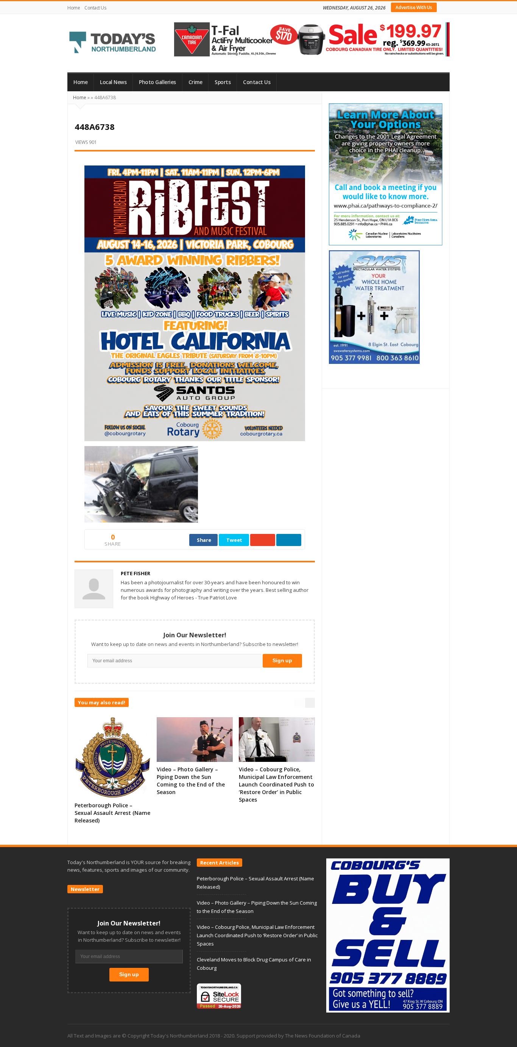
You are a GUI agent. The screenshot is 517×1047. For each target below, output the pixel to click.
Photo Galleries (157, 82)
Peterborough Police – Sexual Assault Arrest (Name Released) (112, 813)
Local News (113, 82)
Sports (222, 82)
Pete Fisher (135, 573)
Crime (195, 82)
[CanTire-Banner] (312, 38)
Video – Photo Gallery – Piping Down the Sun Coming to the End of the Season (191, 781)
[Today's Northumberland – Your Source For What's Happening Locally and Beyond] (112, 43)
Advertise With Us (414, 7)
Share (204, 540)
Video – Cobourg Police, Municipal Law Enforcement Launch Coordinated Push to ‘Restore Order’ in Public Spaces (276, 784)
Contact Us (95, 8)
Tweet (234, 540)
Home (73, 8)
